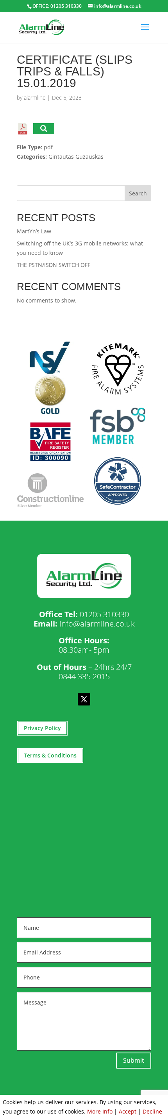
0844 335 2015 (84, 676)
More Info (100, 1111)
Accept (127, 1111)
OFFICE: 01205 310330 (57, 6)
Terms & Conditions (50, 755)
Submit (133, 1060)
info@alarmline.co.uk (97, 623)
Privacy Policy (42, 728)
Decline (152, 1111)
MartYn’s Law (34, 231)
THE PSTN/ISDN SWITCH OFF (53, 265)
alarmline (35, 97)
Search (138, 193)
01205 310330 (104, 614)
